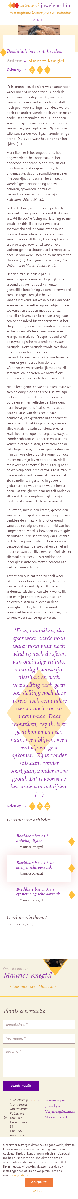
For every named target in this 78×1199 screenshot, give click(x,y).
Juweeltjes (52, 1106)
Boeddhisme (15, 924)
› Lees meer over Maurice (31, 987)
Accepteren (39, 1182)
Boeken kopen (55, 1100)
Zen (29, 924)
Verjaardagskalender (60, 1112)
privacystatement (20, 1175)
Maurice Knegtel (46, 61)
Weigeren (39, 1191)
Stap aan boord (56, 1117)
